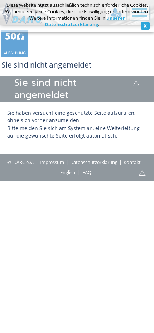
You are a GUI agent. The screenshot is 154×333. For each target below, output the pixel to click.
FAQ (86, 172)
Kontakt (132, 162)
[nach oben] (136, 83)
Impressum (52, 162)
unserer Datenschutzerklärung (85, 21)
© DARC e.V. (20, 162)
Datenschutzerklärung (93, 162)
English (67, 172)
